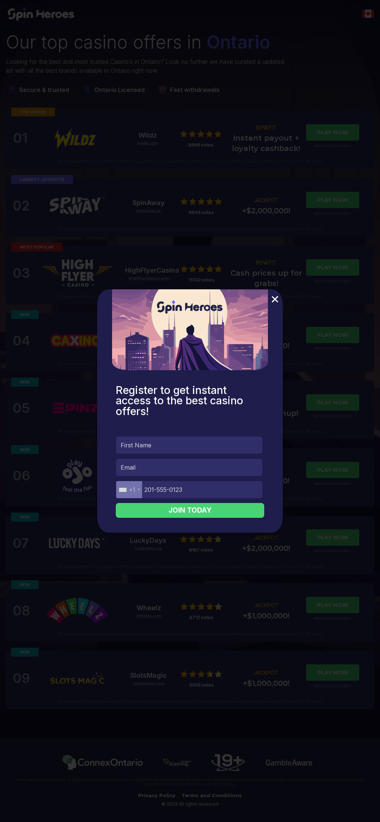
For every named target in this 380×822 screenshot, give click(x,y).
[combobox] (129, 489)
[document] (190, 411)
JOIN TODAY (190, 510)
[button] (275, 299)
